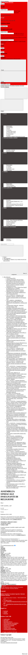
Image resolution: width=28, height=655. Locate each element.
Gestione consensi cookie (9, 628)
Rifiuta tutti (12, 522)
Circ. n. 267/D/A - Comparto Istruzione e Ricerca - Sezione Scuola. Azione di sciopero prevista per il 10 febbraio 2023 (16, 382)
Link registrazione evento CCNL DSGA (15, 484)
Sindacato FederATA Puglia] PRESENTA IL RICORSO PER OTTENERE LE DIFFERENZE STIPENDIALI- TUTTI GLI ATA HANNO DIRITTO (16, 344)
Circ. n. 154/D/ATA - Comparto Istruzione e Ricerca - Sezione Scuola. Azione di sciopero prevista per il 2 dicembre (16, 424)
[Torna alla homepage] (14, 86)
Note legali (5, 620)
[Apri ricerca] (16, 93)
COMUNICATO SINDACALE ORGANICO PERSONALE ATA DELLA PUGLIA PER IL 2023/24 (16, 333)
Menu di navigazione (19, 274)
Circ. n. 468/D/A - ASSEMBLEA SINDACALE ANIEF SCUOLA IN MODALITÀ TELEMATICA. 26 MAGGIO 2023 (16, 302)
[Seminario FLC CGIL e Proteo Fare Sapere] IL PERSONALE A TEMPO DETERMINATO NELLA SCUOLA (16, 289)
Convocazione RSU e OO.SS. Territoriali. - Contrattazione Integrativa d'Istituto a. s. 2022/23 (16, 481)
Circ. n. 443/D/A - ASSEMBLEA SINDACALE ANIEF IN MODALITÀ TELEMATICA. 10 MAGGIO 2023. (15, 320)
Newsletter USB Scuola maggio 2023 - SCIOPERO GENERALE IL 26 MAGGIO (16, 308)
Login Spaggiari (11, 38)
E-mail (15, 33)
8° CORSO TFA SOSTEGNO (13, 393)
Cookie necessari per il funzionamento (9, 539)
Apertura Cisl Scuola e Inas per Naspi (14, 279)
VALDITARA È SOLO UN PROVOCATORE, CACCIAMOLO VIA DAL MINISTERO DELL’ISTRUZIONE (16, 358)
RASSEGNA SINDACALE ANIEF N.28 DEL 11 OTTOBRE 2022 (16, 475)
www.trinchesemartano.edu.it (7, 545)
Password (16, 12)
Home (4, 257)
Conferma (8, 84)
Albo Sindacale (6, 258)
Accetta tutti (5, 523)
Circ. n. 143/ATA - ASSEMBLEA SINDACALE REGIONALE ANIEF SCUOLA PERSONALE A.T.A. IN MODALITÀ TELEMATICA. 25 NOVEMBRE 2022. (15, 438)
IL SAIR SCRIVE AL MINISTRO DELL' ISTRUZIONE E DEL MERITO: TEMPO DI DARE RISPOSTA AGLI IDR (16, 444)
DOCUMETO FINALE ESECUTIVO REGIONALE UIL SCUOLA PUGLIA (15, 281)
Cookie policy (6, 619)
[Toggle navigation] (12, 104)
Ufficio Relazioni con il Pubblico (10, 623)
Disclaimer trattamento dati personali (9, 642)
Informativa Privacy (7, 621)
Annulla (2, 84)
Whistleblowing (7, 627)
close (2, 111)
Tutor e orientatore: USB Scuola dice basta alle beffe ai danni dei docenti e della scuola (16, 316)
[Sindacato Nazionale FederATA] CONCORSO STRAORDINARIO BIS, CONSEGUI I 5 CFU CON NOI (15, 464)
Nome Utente (17, 11)
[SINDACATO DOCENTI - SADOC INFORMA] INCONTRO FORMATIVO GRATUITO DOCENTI (16, 292)
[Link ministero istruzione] (7, 2)
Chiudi (2, 48)
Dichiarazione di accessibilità (10, 624)
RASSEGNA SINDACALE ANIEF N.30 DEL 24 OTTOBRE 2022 (16, 461)
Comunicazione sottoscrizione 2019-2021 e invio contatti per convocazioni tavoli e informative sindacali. (16, 391)
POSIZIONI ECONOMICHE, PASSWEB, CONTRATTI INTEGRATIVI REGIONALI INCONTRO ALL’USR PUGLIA (16, 354)
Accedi (2, 3)
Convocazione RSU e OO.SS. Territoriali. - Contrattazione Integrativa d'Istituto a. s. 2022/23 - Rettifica (16, 378)
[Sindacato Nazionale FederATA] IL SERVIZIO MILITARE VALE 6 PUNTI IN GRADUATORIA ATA (16, 468)
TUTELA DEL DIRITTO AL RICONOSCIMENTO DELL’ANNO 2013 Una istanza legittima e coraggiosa (16, 374)
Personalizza (4, 522)
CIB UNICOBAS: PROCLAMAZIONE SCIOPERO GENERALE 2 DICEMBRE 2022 (16, 420)
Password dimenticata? (6, 15)
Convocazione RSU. (11, 278)
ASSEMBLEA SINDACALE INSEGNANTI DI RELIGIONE (13, 458)
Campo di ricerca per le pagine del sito (9, 242)
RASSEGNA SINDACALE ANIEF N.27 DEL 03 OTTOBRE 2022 (16, 487)
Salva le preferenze (12, 584)
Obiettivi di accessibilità (8, 625)
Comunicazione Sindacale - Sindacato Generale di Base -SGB (14, 306)
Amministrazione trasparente (9, 629)
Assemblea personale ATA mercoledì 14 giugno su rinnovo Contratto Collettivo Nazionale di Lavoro (15, 285)
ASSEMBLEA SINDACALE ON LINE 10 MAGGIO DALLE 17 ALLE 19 (16, 329)
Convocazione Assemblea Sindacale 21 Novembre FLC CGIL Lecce (15, 449)
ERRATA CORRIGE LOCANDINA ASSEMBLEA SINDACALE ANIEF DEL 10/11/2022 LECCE (16, 472)
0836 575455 (8, 600)
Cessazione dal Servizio (11, 485)
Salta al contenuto (5, 1)
